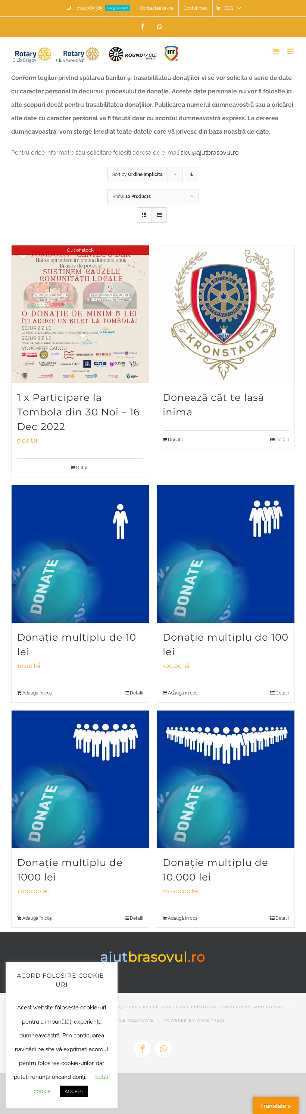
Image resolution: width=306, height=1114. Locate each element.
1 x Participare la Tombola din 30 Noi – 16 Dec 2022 (78, 412)
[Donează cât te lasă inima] (225, 314)
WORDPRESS (210, 1020)
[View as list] (159, 215)
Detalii (83, 467)
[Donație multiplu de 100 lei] (225, 554)
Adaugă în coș (37, 693)
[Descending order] (192, 174)
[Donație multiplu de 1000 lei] (80, 779)
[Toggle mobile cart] (276, 51)
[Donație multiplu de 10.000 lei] (225, 779)
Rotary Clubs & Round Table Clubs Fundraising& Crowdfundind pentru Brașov (196, 1007)
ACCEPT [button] (74, 1091)
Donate (175, 439)
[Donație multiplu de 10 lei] (80, 554)
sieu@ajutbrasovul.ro (210, 152)
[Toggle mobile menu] (291, 51)
